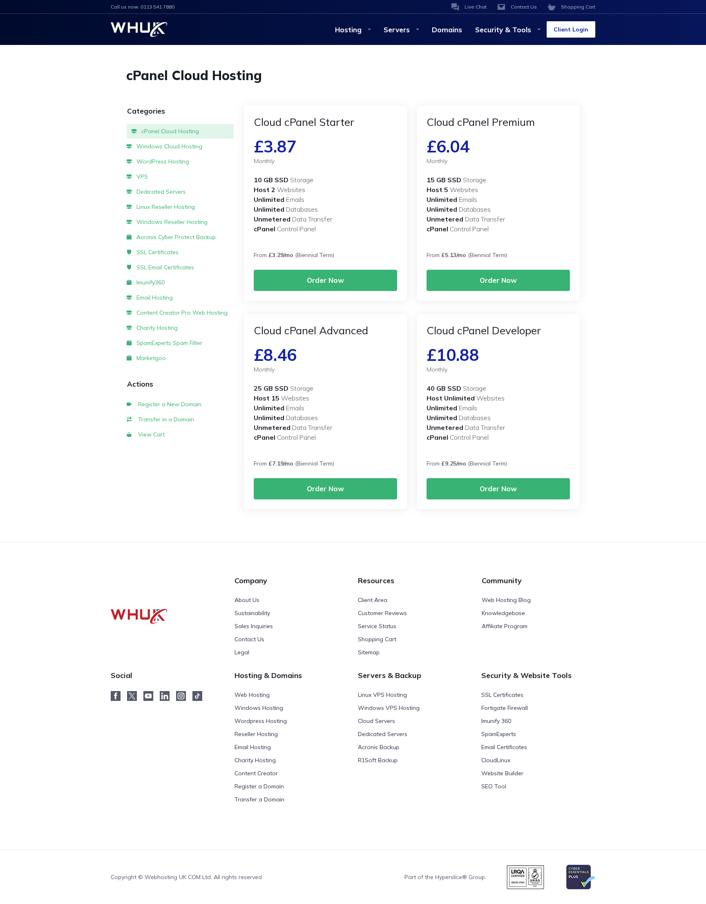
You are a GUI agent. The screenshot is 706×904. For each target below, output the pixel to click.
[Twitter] (135, 696)
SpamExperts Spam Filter (168, 343)
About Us (247, 600)
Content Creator (256, 773)
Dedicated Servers (160, 191)
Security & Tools (503, 29)
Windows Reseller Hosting (171, 222)
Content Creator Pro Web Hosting (181, 312)
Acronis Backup (378, 747)
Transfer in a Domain (164, 419)
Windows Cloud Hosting (168, 146)
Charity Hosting (156, 327)
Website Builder (502, 773)
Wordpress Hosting (261, 721)
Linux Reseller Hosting (165, 206)
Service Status (377, 626)
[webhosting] (144, 599)
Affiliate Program (504, 626)
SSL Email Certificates (164, 267)
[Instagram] (184, 696)
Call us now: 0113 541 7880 (142, 7)
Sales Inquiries (254, 626)
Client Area (372, 600)
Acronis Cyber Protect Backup (175, 237)
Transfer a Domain (259, 799)
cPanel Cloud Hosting (169, 131)
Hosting (348, 29)
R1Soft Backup (378, 760)
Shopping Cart (377, 639)
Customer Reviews (382, 613)
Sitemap (369, 652)
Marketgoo (150, 358)
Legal (242, 652)
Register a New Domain (168, 404)
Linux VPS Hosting (382, 694)
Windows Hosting (259, 708)
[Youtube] (151, 696)
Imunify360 (150, 282)
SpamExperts (498, 734)
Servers (397, 29)
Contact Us (249, 639)
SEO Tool (493, 786)
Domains (447, 29)
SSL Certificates (157, 252)
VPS (141, 176)
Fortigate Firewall (504, 708)
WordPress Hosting (162, 161)
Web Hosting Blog (506, 600)
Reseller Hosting (256, 734)
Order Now (325, 280)
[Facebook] (119, 696)
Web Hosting (252, 694)
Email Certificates (504, 747)
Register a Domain (259, 786)
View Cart (150, 434)
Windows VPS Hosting (389, 708)
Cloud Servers (376, 721)
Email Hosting (154, 297)
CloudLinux (495, 760)
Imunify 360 (496, 721)
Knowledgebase (503, 613)
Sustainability (252, 613)
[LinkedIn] (168, 696)
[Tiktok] (200, 696)
